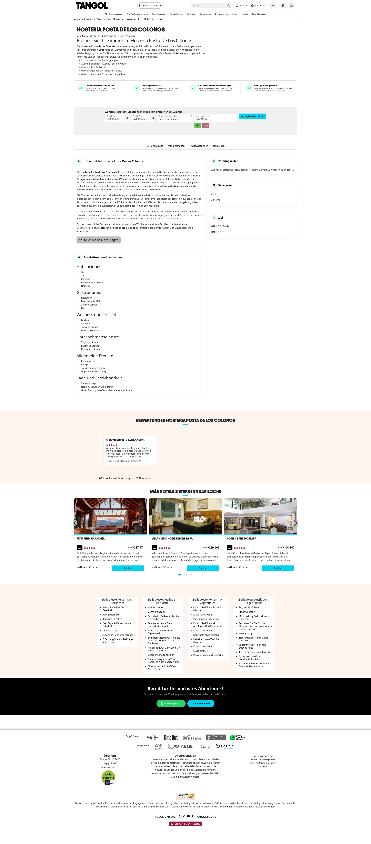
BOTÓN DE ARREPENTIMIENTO (186, 823)
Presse (263, 766)
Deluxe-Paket (109, 630)
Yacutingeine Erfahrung (206, 619)
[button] (211, 5)
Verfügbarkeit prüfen (252, 116)
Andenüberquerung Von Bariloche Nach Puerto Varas (163, 660)
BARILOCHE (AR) (220, 226)
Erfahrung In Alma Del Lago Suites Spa (117, 641)
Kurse (234, 14)
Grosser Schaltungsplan (161, 654)
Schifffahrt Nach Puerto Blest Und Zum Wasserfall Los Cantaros (164, 640)
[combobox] (175, 118)
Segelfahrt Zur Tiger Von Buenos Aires (252, 646)
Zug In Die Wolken (249, 607)
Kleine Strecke (155, 607)
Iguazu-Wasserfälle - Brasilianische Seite (250, 658)
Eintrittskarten (259, 14)
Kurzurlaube (205, 14)
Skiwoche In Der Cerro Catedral (114, 609)
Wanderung (245, 633)
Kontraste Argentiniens (206, 635)
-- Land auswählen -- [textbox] (169, 119)
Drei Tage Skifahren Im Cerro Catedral (118, 625)
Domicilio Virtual (110, 767)
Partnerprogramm (263, 756)
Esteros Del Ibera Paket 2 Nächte (207, 609)
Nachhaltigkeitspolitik (263, 759)
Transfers (191, 14)
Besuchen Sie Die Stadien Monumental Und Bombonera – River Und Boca (255, 626)
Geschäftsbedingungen (263, 763)
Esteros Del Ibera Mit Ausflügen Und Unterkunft (208, 625)
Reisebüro (259, 5)
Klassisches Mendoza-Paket (208, 655)
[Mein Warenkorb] (283, 5)
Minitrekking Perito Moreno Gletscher (254, 618)
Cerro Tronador (156, 611)
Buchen (128, 568)
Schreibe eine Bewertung (116, 478)
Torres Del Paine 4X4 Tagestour (256, 652)
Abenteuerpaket (111, 614)
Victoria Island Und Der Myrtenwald (160, 632)
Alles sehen (144, 478)
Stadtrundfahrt (247, 611)
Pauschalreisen (159, 14)
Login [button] (241, 5)
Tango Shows (176, 14)
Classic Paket (200, 650)
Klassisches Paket (112, 619)
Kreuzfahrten (221, 14)
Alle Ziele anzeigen (113, 14)
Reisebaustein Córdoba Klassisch (206, 641)
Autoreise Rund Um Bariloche (118, 635)
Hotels (245, 14)
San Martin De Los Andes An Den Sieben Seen (163, 618)
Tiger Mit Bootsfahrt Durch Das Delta (254, 639)
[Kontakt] (273, 5)
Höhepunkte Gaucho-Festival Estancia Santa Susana (255, 665)
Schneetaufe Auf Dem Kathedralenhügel (160, 625)
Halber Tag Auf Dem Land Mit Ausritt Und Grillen (164, 649)
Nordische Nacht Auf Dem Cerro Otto (162, 668)
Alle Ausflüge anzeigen (137, 14)
